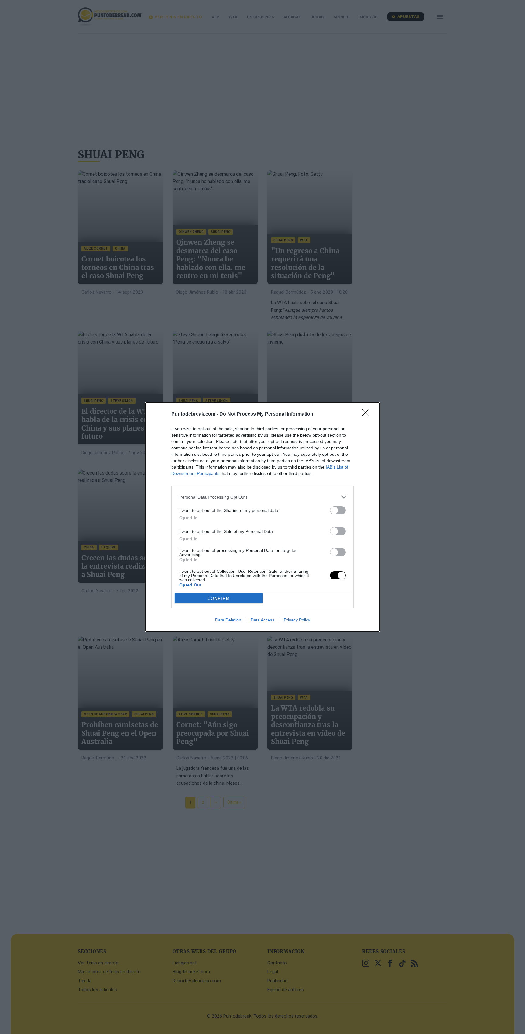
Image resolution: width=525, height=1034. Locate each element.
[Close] (367, 414)
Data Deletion (228, 619)
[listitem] (262, 497)
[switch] (338, 510)
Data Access (262, 619)
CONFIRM (219, 598)
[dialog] (262, 517)
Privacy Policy (297, 619)
